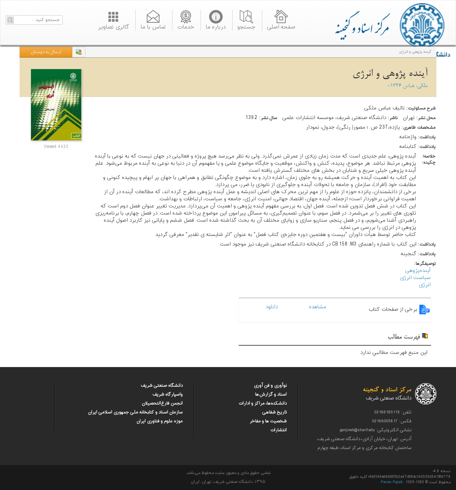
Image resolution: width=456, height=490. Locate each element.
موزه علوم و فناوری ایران (159, 421)
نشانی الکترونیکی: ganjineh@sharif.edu (375, 430)
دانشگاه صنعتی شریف (162, 386)
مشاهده (319, 307)
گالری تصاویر (113, 26)
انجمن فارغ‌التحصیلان (162, 403)
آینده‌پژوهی (418, 270)
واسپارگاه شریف (167, 394)
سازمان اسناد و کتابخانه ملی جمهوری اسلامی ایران (135, 412)
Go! (10, 20)
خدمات (185, 26)
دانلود (273, 307)
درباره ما (216, 26)
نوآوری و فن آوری (270, 386)
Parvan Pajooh (392, 482)
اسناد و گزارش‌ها (271, 394)
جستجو (246, 26)
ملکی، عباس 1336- (408, 86)
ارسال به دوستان (46, 52)
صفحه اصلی (281, 26)
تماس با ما (153, 26)
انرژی (425, 285)
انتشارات (278, 430)
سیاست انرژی (415, 278)
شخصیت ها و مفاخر (268, 421)
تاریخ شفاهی (274, 412)
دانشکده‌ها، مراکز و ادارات (262, 403)
